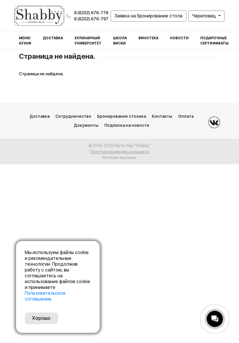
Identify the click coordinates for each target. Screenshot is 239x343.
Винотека (148, 38)
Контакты (162, 116)
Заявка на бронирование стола (148, 16)
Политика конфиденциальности (119, 151)
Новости (179, 38)
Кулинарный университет (88, 40)
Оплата (186, 116)
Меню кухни (25, 40)
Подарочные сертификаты (214, 40)
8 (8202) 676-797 (91, 19)
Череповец (204, 16)
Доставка (53, 38)
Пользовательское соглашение (45, 296)
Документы (86, 125)
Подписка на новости (126, 125)
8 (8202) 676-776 (91, 12)
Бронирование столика (121, 116)
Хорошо (41, 318)
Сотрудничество (73, 116)
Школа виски (120, 40)
